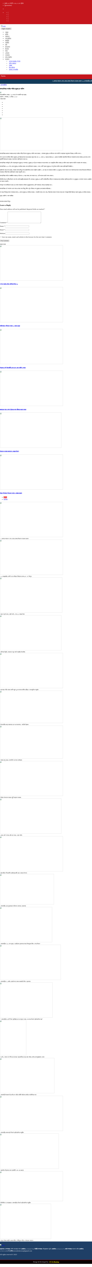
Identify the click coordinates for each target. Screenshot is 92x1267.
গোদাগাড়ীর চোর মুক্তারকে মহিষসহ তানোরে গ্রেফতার (13, 906)
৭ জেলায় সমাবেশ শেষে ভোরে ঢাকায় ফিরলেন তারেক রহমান (59, 81)
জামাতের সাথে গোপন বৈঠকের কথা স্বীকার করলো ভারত (13, 409)
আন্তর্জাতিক (8, 38)
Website (2, 233)
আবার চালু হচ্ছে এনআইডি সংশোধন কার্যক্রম (11, 760)
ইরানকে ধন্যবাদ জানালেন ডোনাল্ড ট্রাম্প (9, 451)
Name (2, 226)
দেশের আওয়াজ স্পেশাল (14, 61)
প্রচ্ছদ (6, 32)
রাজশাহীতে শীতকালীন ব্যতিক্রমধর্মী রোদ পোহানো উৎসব (13, 873)
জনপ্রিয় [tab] (5, 499)
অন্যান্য (7, 59)
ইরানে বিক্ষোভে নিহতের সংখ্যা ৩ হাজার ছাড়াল (11, 493)
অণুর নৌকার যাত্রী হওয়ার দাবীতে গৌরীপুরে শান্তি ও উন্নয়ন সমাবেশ (16, 1240)
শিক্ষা (6, 51)
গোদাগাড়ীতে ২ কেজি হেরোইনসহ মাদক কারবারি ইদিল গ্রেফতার (15, 981)
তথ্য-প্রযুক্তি (8, 57)
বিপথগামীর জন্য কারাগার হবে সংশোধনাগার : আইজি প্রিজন (14, 724)
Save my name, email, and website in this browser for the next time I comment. (27, 237)
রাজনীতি (7, 40)
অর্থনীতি (7, 42)
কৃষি (6, 45)
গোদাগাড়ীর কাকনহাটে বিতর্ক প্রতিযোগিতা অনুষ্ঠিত (12, 1132)
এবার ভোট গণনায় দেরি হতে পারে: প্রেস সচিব (11, 835)
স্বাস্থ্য (10, 65)
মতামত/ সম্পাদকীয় (13, 69)
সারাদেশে (7, 36)
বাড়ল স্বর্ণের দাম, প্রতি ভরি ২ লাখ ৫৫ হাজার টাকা (12, 614)
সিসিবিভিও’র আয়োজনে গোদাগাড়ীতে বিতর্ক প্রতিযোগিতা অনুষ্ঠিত (15, 1203)
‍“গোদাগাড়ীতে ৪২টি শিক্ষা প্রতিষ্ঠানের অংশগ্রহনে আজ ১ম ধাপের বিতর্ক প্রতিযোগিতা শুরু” (21, 1019)
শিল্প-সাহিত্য (12, 67)
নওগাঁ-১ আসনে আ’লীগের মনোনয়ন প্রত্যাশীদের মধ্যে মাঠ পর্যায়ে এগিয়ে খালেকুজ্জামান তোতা (22, 1057)
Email (2, 230)
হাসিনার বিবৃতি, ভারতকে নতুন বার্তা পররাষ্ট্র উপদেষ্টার (12, 652)
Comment (3, 222)
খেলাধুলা (7, 53)
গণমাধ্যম (7, 55)
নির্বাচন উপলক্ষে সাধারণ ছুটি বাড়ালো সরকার (10, 797)
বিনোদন (7, 49)
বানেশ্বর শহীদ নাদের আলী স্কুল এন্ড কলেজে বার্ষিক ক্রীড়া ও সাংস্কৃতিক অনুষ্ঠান (19, 690)
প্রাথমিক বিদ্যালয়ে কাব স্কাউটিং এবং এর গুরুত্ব (12, 1170)
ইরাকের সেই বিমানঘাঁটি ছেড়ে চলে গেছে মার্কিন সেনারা (13, 368)
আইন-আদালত (12, 63)
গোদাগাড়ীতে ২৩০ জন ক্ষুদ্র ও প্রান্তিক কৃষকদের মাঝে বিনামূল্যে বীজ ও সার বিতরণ (20, 944)
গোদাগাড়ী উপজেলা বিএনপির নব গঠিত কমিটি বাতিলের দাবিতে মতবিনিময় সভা (18, 1095)
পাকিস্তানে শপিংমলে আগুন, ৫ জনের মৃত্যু (10, 326)
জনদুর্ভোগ (7, 47)
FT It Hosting (54, 1262)
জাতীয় (6, 34)
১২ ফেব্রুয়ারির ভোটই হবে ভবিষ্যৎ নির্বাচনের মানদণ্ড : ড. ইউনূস (16, 576)
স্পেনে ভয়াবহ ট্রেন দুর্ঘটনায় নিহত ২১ (9, 284)
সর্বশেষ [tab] (5, 497)
